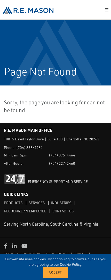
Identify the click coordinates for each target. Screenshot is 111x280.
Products (13, 202)
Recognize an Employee (25, 211)
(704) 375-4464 (29, 147)
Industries (61, 202)
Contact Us (63, 211)
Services (37, 202)
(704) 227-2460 (62, 163)
